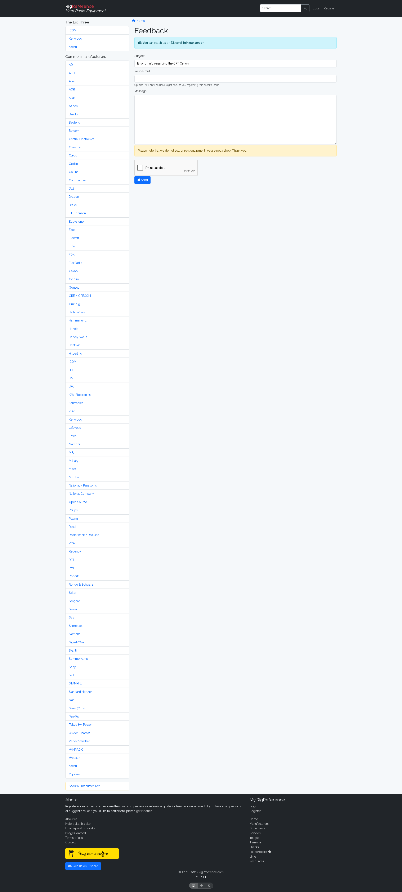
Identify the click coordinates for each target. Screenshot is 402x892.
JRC (71, 386)
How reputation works (80, 828)
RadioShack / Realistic (84, 535)
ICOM (72, 30)
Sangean (74, 601)
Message (140, 91)
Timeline (255, 842)
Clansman (75, 147)
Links (253, 856)
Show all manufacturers (84, 786)
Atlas (72, 97)
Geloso (74, 279)
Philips (73, 510)
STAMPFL (75, 683)
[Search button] (305, 8)
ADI (71, 64)
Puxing (73, 518)
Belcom (74, 130)
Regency (75, 551)
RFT (71, 560)
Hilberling (75, 353)
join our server (193, 42)
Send (144, 180)
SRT (71, 675)
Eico (72, 229)
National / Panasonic (83, 485)
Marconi (74, 444)
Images (254, 837)
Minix (72, 469)
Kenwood (75, 38)
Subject (139, 56)
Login (317, 8)
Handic (73, 328)
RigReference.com (211, 872)
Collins (73, 172)
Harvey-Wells (78, 337)
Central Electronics (81, 139)
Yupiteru (74, 774)
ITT (71, 370)
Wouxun (74, 757)
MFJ (71, 452)
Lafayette (75, 427)
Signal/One (76, 642)
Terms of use (74, 837)
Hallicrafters (77, 312)
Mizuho (74, 477)
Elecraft (74, 238)
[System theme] (193, 885)
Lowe (72, 436)
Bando (73, 114)
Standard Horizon (81, 691)
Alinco (73, 81)
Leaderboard (259, 851)
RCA (72, 543)
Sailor (72, 592)
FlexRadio (75, 263)
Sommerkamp (78, 658)
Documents (257, 828)
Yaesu (73, 47)
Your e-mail (142, 71)
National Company (81, 493)
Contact (70, 842)
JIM (71, 378)
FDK (72, 254)
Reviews (255, 833)
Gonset (74, 287)
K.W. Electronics (80, 394)
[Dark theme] (209, 885)
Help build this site (77, 823)
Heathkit (74, 345)
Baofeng (74, 122)
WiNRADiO (76, 749)
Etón (72, 246)
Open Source (78, 502)
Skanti (73, 650)
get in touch (144, 811)
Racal (72, 526)
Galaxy (73, 271)
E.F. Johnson (77, 213)
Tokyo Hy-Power (80, 724)
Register (329, 8)
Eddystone (76, 221)
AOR (72, 89)
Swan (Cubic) (77, 708)
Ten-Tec (74, 716)
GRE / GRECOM (80, 295)
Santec (73, 609)
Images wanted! (75, 833)
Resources (257, 861)
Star (71, 700)
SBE (71, 617)
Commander (77, 180)
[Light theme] (202, 885)
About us (71, 819)
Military (74, 460)
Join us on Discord (85, 866)
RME (72, 568)
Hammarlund (77, 320)
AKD (72, 73)
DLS (71, 188)
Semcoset (75, 625)
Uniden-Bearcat (79, 733)
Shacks (254, 847)
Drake (73, 205)
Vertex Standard (79, 741)
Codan (73, 163)
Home (140, 20)
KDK (72, 411)
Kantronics (76, 403)
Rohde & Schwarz (81, 584)
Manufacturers (259, 823)
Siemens (74, 634)
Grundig (74, 304)
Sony (72, 667)
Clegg (73, 155)
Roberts (74, 576)
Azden (73, 106)
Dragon (74, 196)
